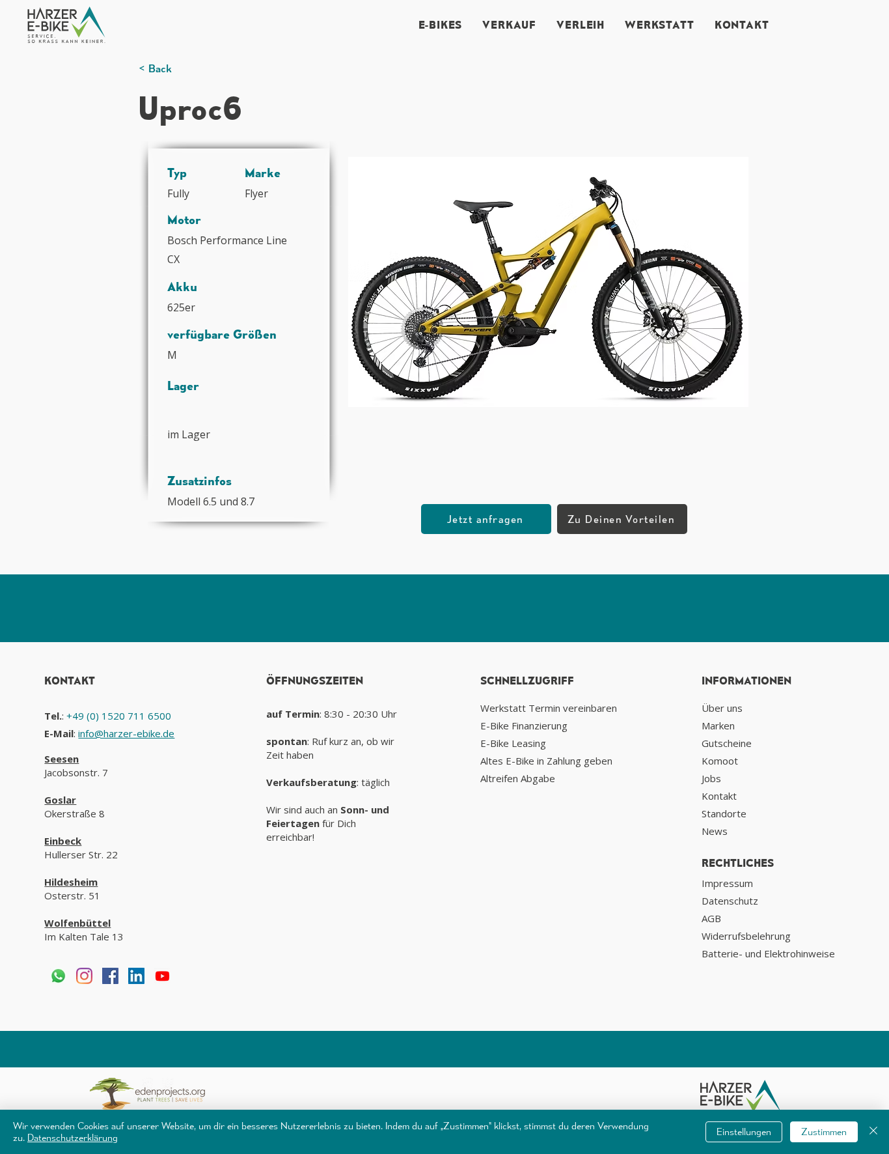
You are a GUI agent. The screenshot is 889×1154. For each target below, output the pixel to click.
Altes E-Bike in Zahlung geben (546, 760)
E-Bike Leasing (513, 743)
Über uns (722, 707)
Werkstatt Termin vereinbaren (548, 707)
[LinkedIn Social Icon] (136, 976)
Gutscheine (727, 743)
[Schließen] (873, 1132)
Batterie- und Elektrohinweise (768, 953)
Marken (718, 725)
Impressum (727, 883)
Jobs (711, 778)
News (715, 830)
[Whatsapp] (58, 976)
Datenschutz (730, 900)
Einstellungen (744, 1131)
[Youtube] (162, 976)
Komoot (720, 760)
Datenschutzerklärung (72, 1137)
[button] (548, 282)
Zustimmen (824, 1131)
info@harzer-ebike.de (126, 733)
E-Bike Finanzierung (524, 725)
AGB (711, 918)
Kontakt (719, 795)
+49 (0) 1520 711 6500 (118, 715)
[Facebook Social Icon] (110, 976)
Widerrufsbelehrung (746, 935)
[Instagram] (84, 976)
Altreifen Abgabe (517, 778)
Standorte (724, 813)
